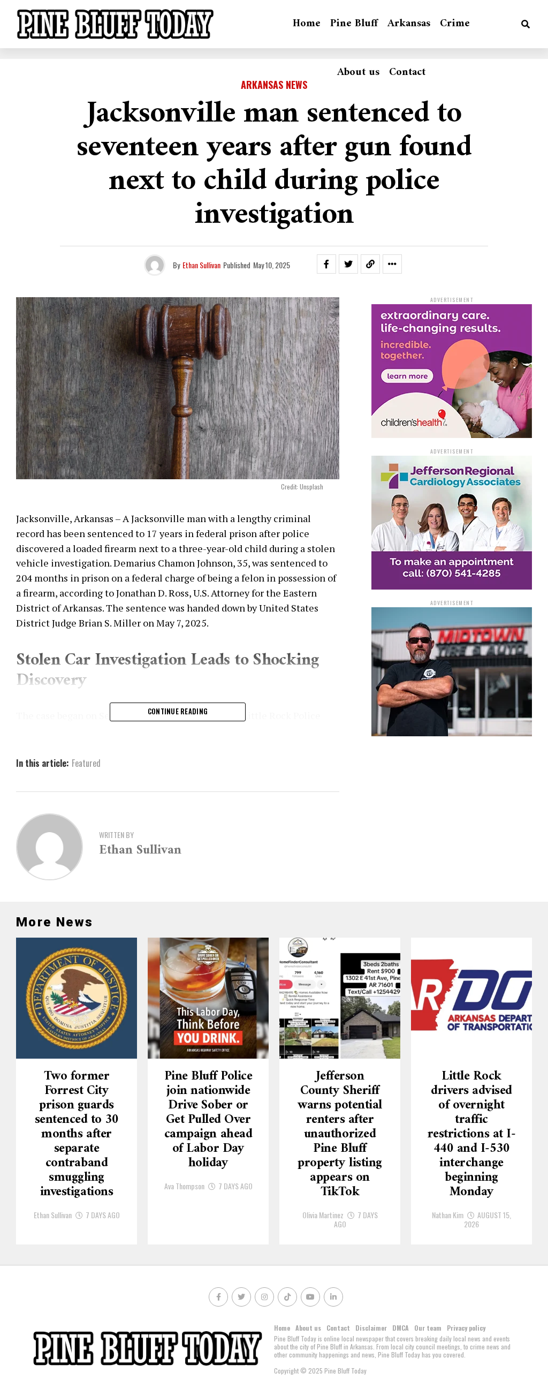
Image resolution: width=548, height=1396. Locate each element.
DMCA (400, 1327)
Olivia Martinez (323, 1214)
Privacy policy (466, 1327)
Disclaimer (371, 1327)
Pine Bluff (354, 23)
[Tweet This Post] (348, 264)
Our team (428, 1327)
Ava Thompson (184, 1185)
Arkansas (408, 23)
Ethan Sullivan (201, 264)
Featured (86, 763)
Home (307, 23)
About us (358, 72)
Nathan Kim (447, 1214)
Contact (407, 72)
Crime (455, 23)
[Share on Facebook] (326, 264)
